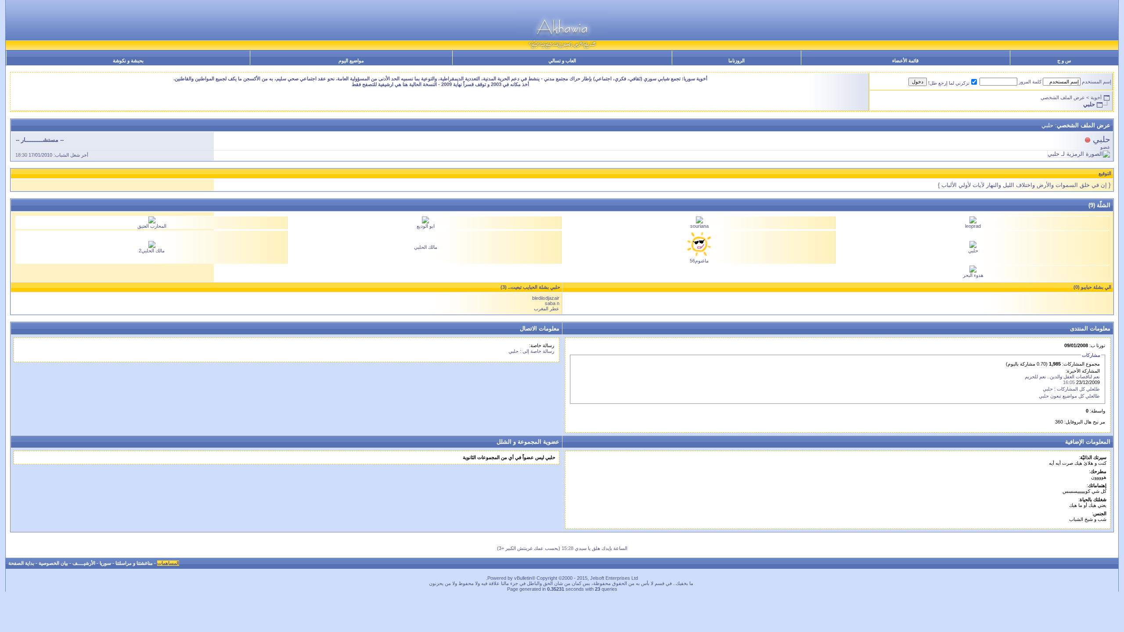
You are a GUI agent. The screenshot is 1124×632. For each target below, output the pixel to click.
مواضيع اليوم (351, 60)
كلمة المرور (1030, 81)
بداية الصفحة (21, 563)
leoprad (973, 226)
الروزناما (736, 60)
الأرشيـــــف (83, 563)
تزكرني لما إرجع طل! (948, 83)
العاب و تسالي (562, 60)
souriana (699, 226)
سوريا (105, 563)
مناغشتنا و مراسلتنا (134, 563)
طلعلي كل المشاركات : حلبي (1071, 388)
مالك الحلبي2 (152, 250)
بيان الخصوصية (53, 563)
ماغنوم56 (699, 260)
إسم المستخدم (1096, 81)
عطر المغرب (546, 308)
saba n (552, 303)
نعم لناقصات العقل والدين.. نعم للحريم (1062, 376)
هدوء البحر (973, 275)
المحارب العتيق (151, 226)
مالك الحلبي (425, 247)
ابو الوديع (426, 226)
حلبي (973, 250)
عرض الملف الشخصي (1063, 97)
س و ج (1064, 60)
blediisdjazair (545, 298)
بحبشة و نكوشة (128, 60)
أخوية (1096, 97)
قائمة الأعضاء (905, 60)
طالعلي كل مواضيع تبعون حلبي (1069, 396)
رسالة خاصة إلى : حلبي (531, 351)
